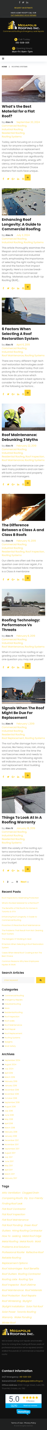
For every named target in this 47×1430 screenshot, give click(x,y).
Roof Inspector (10, 1284)
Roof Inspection (35, 456)
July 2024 (9, 1068)
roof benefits (31, 1268)
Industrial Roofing (12, 129)
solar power (8, 1312)
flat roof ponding (12, 1225)
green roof (30, 1225)
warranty (7, 1317)
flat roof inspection (13, 1214)
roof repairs (28, 1295)
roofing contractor (29, 1274)
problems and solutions (16, 1247)
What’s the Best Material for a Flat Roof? (18, 111)
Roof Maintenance (13, 355)
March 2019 (10, 1077)
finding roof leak (12, 1203)
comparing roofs (12, 1198)
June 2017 (9, 1161)
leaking (16, 1236)
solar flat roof (34, 1306)
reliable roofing (11, 1257)
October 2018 (11, 1098)
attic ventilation (11, 1192)
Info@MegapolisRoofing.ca (30, 1381)
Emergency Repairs (14, 999)
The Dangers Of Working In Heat (16, 939)
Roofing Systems (12, 136)
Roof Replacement (13, 738)
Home (4, 66)
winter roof (8, 1322)
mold (37, 1241)
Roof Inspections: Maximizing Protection (20, 897)
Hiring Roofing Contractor (27, 1230)
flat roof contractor (14, 1209)
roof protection (11, 1295)
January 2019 (11, 1085)
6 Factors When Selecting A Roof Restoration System (20, 333)
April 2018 (9, 1123)
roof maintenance (13, 1290)
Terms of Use (17, 1423)
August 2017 (10, 1153)
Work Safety (10, 1046)
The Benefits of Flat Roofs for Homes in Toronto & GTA (20, 910)
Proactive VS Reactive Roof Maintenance (21, 925)
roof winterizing (11, 1301)
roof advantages (12, 1268)
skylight (26, 1301)
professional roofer (13, 1252)
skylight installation (13, 1306)
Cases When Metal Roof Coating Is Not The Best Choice (22, 954)
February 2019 (11, 1081)
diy (26, 1198)
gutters (6, 1230)
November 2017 (12, 1144)
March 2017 (10, 1174)
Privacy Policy (30, 1423)
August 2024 (10, 1064)
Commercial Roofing (14, 125)
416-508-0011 (22, 42)
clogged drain (30, 1192)
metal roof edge (31, 1236)
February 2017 (11, 1178)
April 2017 (9, 1169)
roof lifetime (28, 1284)
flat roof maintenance (15, 1219)
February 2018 (11, 1131)
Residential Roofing (13, 133)
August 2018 (10, 1106)
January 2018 (11, 1136)
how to (6, 1236)
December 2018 (12, 1089)
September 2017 (12, 1148)
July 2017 (9, 1157)
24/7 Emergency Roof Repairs (23, 15)
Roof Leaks (10, 1020)
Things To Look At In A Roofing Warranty (22, 820)
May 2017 (9, 1165)
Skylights (9, 1041)
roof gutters (9, 1274)
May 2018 (9, 1119)
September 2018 (12, 1102)
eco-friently (36, 1198)
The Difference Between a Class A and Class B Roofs (23, 529)
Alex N (9, 122)
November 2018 (12, 1094)
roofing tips (26, 1279)
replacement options (14, 1263)
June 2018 (9, 1115)
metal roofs (26, 1241)
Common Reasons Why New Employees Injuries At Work (20, 963)
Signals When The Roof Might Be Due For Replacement (23, 712)
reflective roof (34, 1252)
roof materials (33, 1290)
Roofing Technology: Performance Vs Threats (21, 625)
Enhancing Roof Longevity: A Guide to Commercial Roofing (21, 224)
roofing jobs (9, 1279)
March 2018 (10, 1127)
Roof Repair (10, 1029)
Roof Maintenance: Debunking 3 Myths (20, 437)
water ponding (22, 1317)
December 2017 (12, 1140)
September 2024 (12, 1060)
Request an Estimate (23, 8)
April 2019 (9, 1073)
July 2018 (9, 1110)
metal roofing (10, 1241)
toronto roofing (26, 1312)
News (7, 1008)
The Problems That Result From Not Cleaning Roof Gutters (22, 932)
